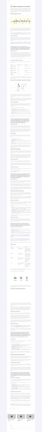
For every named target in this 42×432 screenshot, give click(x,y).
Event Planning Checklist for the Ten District (11, 420)
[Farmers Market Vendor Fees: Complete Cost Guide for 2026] (30, 416)
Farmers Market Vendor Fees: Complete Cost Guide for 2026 (30, 420)
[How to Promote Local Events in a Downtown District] (21, 416)
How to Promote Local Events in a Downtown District (20, 420)
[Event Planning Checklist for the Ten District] (12, 416)
